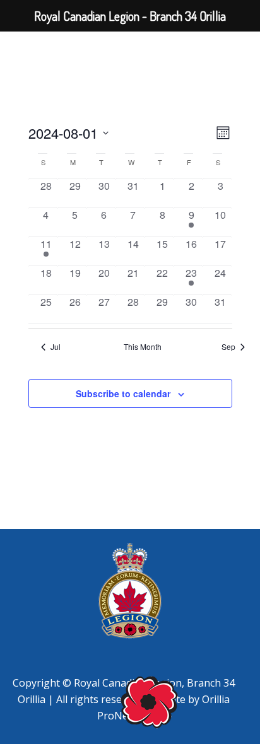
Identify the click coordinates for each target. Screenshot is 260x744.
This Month (143, 347)
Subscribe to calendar (123, 393)
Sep (228, 347)
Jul (55, 347)
